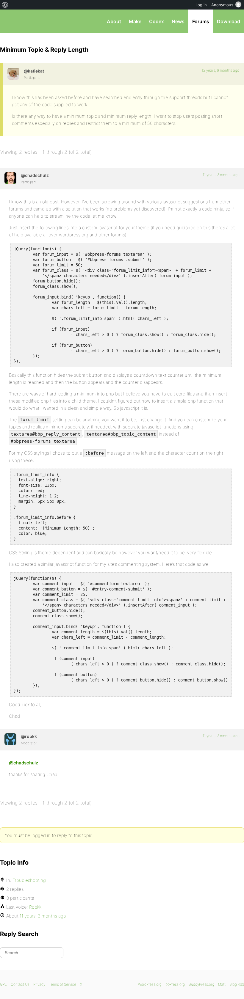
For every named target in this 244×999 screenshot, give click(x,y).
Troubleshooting (29, 880)
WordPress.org (150, 984)
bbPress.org (9, 21)
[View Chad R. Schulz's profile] (10, 178)
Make (135, 21)
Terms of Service (62, 984)
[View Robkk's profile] (10, 739)
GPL (3, 984)
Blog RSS (236, 984)
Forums (200, 21)
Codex (156, 21)
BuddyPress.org (201, 984)
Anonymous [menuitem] (222, 4)
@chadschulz (23, 763)
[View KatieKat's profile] (13, 74)
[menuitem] (5, 5)
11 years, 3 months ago (221, 174)
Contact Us (20, 984)
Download (228, 21)
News (178, 21)
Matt (222, 984)
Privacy (39, 984)
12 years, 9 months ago (220, 70)
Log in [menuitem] (201, 4)
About (114, 21)
